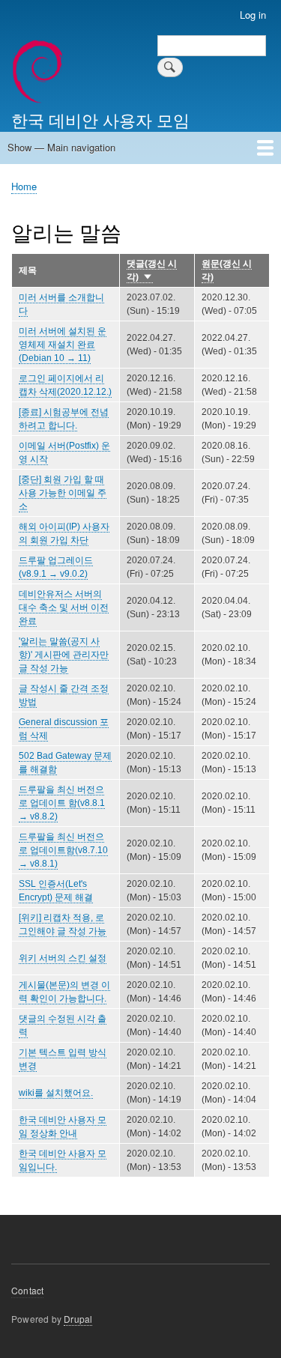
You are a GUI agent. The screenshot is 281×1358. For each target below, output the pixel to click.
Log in (253, 14)
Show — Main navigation (61, 147)
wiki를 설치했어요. (56, 1093)
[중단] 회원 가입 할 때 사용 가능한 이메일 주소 (62, 493)
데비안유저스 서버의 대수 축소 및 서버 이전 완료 (64, 607)
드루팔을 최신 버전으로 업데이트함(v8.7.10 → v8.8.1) (63, 850)
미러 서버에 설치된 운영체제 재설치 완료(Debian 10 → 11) (62, 344)
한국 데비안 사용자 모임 (100, 119)
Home (24, 186)
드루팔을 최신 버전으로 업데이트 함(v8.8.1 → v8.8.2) (62, 803)
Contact (27, 1290)
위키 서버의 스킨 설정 (62, 958)
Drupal (78, 1318)
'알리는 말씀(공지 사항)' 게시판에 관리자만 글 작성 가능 (64, 654)
